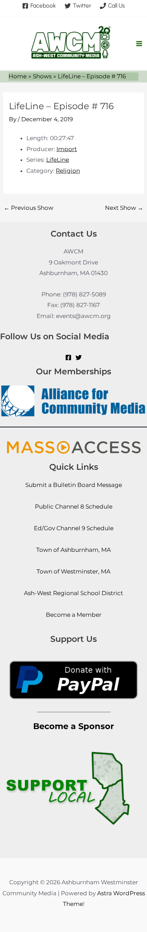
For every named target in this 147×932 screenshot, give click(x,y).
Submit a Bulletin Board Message (73, 484)
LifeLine (57, 159)
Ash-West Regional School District (73, 593)
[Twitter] (79, 357)
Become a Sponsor (73, 726)
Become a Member (74, 614)
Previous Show (28, 208)
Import (66, 149)
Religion (68, 170)
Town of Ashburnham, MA (73, 549)
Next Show (124, 208)
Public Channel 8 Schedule (73, 506)
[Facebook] (68, 357)
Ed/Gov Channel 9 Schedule (73, 528)
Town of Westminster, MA (73, 571)
